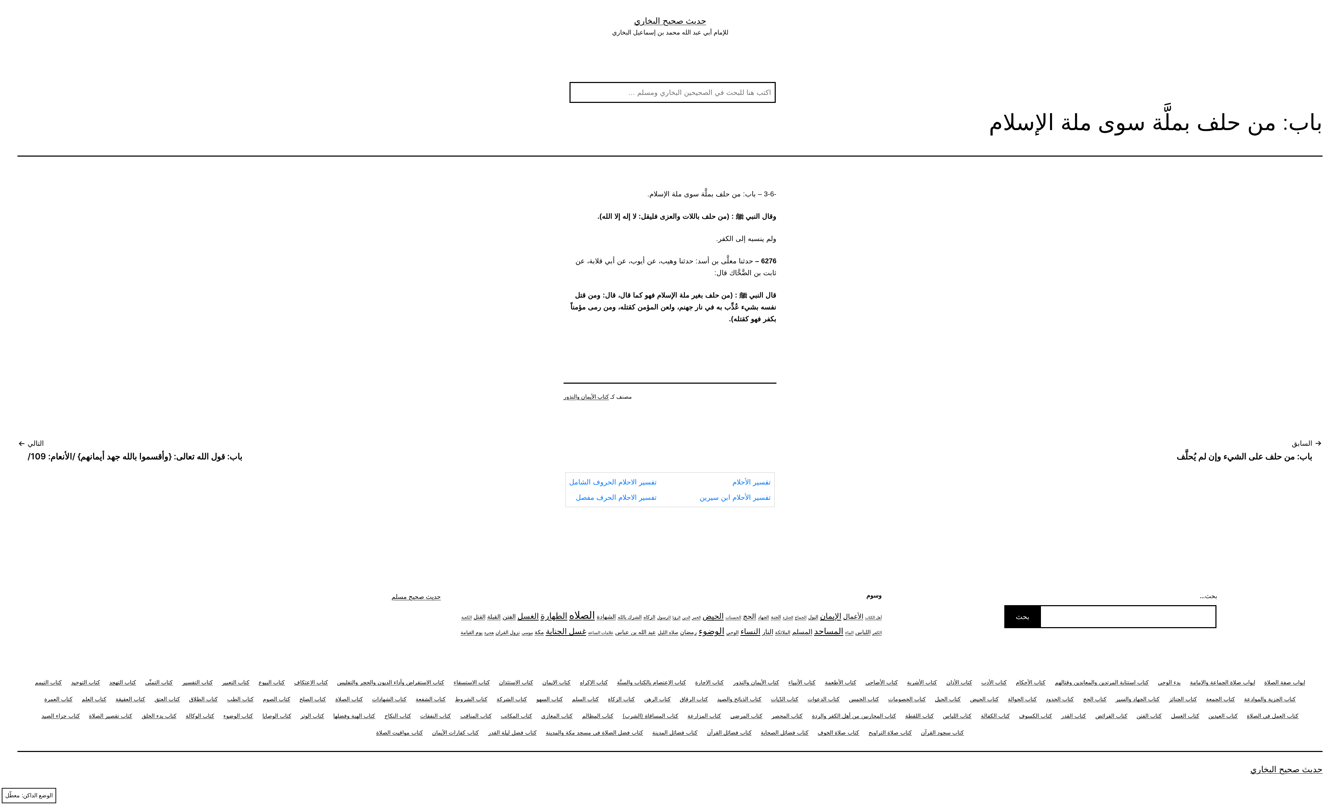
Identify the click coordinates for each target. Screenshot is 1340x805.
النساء (750, 631)
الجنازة (788, 617)
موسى (527, 632)
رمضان (688, 632)
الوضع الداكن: (37, 795)
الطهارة (554, 616)
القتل (479, 617)
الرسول (664, 617)
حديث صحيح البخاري (670, 21)
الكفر (877, 632)
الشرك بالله (630, 617)
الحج (749, 616)
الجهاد (763, 617)
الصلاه (582, 615)
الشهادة (606, 616)
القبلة (494, 616)
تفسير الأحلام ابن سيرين (735, 497)
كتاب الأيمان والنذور (586, 397)
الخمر (696, 617)
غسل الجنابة (566, 631)
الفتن (509, 616)
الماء (849, 632)
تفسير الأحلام (751, 482)
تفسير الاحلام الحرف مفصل (616, 497)
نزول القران (508, 632)
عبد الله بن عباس (635, 632)
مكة (539, 632)
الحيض (713, 615)
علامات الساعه (600, 632)
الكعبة (466, 617)
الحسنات (733, 617)
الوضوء (711, 631)
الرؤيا (676, 617)
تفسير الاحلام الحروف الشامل (613, 482)
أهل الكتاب (873, 617)
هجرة (489, 632)
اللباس (863, 632)
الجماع (800, 617)
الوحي (732, 632)
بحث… (1208, 596)
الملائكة (782, 632)
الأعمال (853, 616)
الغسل (528, 615)
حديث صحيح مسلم (416, 596)
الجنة (776, 617)
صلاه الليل (668, 632)
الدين (686, 617)
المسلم (802, 631)
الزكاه (649, 617)
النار (767, 631)
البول (813, 617)
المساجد (828, 631)
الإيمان (830, 615)
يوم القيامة (472, 632)
